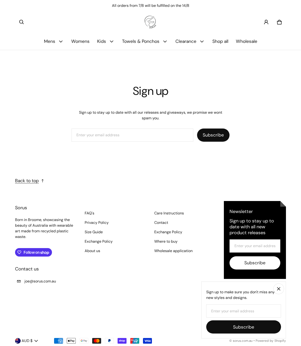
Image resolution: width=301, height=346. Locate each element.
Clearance (185, 41)
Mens (49, 41)
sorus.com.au (243, 341)
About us (92, 250)
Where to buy (166, 241)
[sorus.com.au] (150, 22)
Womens (80, 41)
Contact (161, 222)
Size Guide (94, 231)
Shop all (220, 41)
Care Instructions (169, 213)
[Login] (266, 22)
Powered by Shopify (271, 341)
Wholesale (246, 41)
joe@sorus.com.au (40, 281)
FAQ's (89, 213)
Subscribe (213, 135)
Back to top (27, 181)
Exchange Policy (99, 241)
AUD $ (27, 340)
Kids (101, 41)
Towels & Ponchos (140, 41)
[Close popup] (278, 289)
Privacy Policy (97, 222)
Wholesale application (173, 250)
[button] (21, 22)
